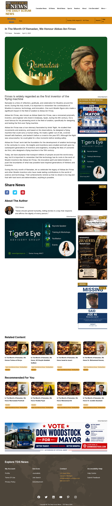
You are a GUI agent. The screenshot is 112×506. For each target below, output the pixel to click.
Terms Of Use (10, 477)
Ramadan (17, 33)
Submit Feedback (93, 477)
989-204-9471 (65, 481)
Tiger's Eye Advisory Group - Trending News (16, 367)
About (84, 8)
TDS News (19, 207)
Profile (7, 473)
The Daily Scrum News (18, 12)
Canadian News (41, 8)
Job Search (36, 477)
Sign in (103, 20)
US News (52, 8)
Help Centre (91, 473)
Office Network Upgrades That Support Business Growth (35, 20)
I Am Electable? (94, 8)
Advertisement (37, 482)
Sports (69, 8)
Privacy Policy (10, 482)
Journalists (36, 473)
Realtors (77, 8)
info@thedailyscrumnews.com (70, 478)
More (103, 8)
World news (61, 8)
